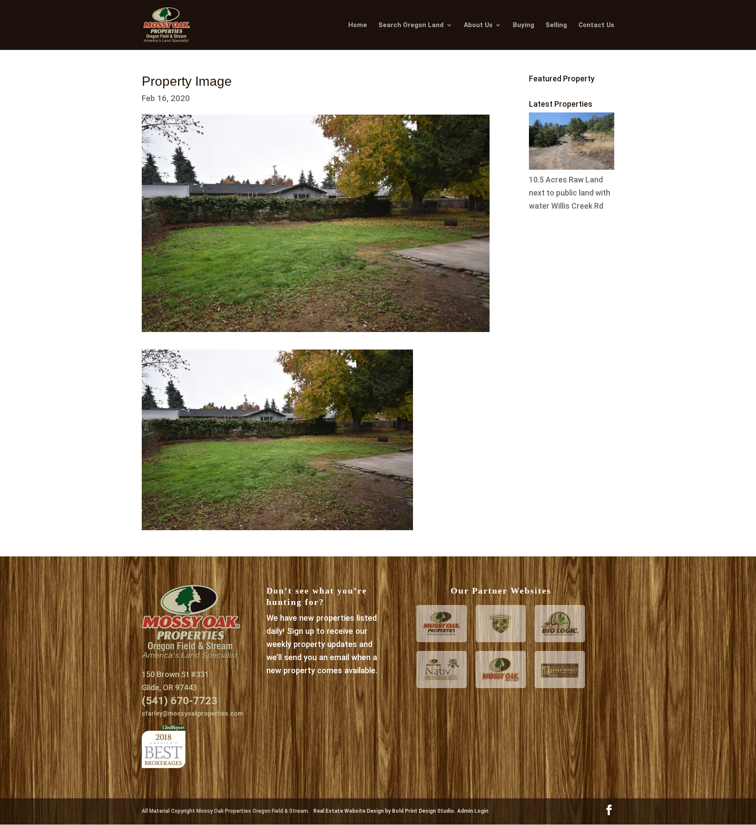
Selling (556, 25)
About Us (478, 25)
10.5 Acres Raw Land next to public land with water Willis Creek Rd (569, 192)
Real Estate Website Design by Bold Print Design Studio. (385, 811)
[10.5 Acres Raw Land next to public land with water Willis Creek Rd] (571, 167)
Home (357, 25)
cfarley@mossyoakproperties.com (192, 713)
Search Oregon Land (411, 25)
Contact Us (596, 25)
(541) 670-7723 (179, 700)
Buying (523, 25)
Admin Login (472, 811)
